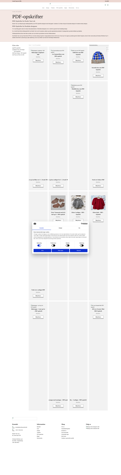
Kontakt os (63, 430)
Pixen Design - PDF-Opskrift (20, 53)
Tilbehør (53, 7)
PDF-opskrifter (59, 7)
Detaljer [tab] (60, 228)
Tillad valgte (60, 250)
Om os (77, 7)
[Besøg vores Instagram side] (92, 426)
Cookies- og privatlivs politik (67, 438)
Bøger (65, 7)
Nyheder (39, 426)
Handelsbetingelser (65, 428)
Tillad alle (79, 250)
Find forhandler (64, 432)
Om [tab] (79, 228)
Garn (43, 7)
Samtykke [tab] (41, 228)
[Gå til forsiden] (60, 4)
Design (47, 7)
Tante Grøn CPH (26, 35)
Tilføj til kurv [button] (38, 60)
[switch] (53, 245)
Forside (13, 11)
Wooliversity (71, 7)
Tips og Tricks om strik (19, 54)
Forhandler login (65, 434)
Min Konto (63, 436)
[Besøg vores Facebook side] (92, 428)
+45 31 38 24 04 (19, 430)
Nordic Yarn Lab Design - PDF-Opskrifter (19, 50)
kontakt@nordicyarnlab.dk (21, 427)
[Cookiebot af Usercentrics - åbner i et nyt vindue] (81, 224)
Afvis (42, 250)
